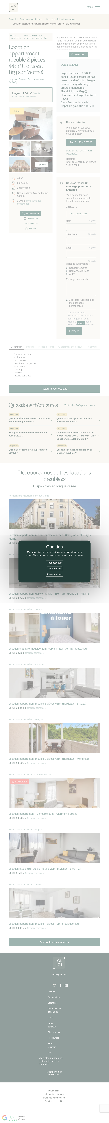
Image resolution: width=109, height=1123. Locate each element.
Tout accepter (54, 562)
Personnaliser (54, 574)
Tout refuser (54, 568)
